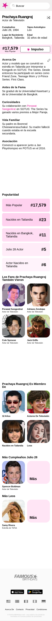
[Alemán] (44, 601)
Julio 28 (6, 29)
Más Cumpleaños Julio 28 (19, 457)
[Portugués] (17, 601)
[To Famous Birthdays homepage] (5, 5)
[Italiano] (35, 601)
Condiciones (42, 609)
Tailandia (19, 37)
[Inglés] (8, 601)
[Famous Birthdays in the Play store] (35, 592)
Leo (29, 29)
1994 (16, 29)
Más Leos (8, 496)
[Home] (26, 577)
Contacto (20, 609)
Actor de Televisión (13, 20)
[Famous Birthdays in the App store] (17, 592)
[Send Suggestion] (49, 60)
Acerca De (9, 609)
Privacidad (30, 609)
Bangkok (7, 37)
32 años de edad (37, 37)
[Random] (48, 17)
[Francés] (26, 601)
